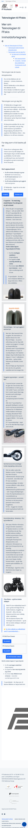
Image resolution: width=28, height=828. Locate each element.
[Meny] (25, 7)
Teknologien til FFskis (7, 819)
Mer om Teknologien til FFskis (13, 45)
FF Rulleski (7, 9)
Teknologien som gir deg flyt (16, 52)
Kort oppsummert (20, 58)
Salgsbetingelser (6, 825)
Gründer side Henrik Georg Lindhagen (11, 823)
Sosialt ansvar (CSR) (20, 819)
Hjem (2, 1)
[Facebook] (2, 814)
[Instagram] (4, 814)
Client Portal (5, 821)
